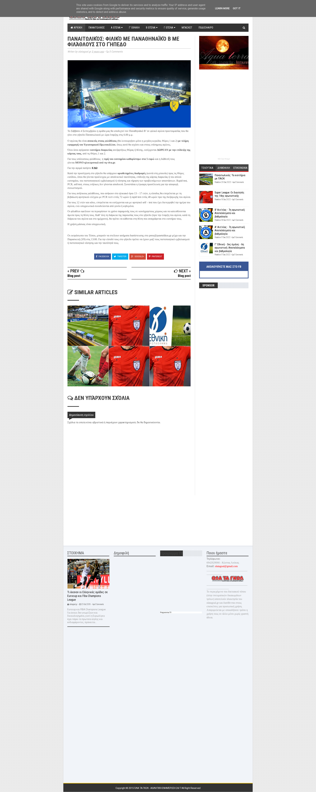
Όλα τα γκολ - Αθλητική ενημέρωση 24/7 (158, 788)
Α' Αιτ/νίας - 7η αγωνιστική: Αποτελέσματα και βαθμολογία (230, 230)
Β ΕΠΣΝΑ (151, 27)
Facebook (103, 256)
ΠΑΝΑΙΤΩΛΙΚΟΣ (96, 27)
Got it (236, 8)
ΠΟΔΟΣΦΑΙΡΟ (205, 27)
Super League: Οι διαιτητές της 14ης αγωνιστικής (229, 194)
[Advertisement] (92, 518)
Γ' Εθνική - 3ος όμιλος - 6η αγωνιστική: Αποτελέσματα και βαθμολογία (230, 248)
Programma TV (165, 612)
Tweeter (121, 256)
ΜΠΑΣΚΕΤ (187, 27)
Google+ (139, 256)
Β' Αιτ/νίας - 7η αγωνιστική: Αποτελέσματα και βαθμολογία (230, 213)
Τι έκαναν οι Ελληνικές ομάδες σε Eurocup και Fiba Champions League (87, 595)
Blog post (73, 276)
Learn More (222, 8)
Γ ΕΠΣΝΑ (169, 27)
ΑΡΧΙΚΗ (77, 27)
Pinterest (156, 256)
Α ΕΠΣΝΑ (116, 27)
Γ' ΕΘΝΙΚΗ (134, 27)
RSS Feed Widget (224, 159)
